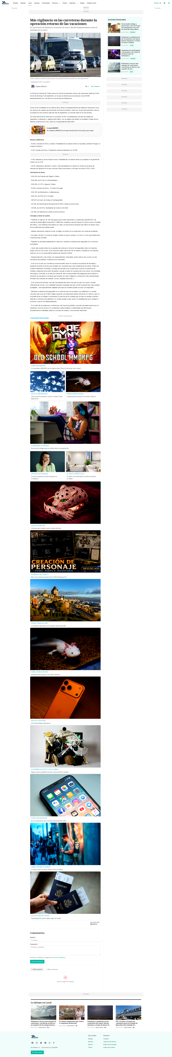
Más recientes (37, 969)
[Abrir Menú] (169, 3)
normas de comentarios (58, 957)
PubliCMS (55, 1047)
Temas (90, 1047)
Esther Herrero (42, 1027)
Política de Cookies (109, 1047)
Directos (90, 1041)
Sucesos (133, 32)
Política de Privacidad (109, 1044)
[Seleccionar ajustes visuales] (164, 3)
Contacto (106, 1039)
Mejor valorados (53, 969)
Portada (15, 3)
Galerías (23, 3)
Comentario (34, 944)
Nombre (33, 937)
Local (132, 45)
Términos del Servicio (109, 1041)
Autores (90, 1044)
